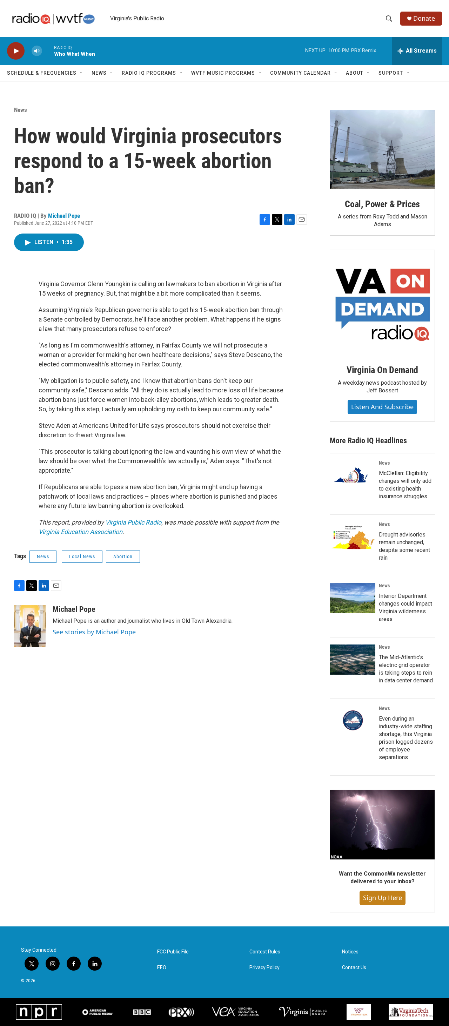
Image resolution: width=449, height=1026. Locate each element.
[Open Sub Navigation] (82, 73)
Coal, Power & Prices (382, 204)
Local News (82, 556)
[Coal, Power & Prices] (382, 149)
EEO (161, 967)
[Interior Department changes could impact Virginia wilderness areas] (352, 598)
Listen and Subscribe (382, 407)
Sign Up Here (382, 897)
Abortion (123, 556)
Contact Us (354, 967)
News (99, 73)
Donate (424, 18)
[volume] (37, 51)
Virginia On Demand (382, 370)
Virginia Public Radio (133, 522)
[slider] (48, 50)
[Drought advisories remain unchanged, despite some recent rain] (352, 537)
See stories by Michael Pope (94, 632)
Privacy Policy (264, 967)
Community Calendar (300, 73)
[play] (15, 51)
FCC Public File (173, 951)
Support (390, 73)
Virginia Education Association (80, 531)
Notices (350, 951)
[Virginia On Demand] (382, 302)
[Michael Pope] (30, 626)
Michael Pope (64, 215)
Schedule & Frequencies (41, 73)
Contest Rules (264, 951)
